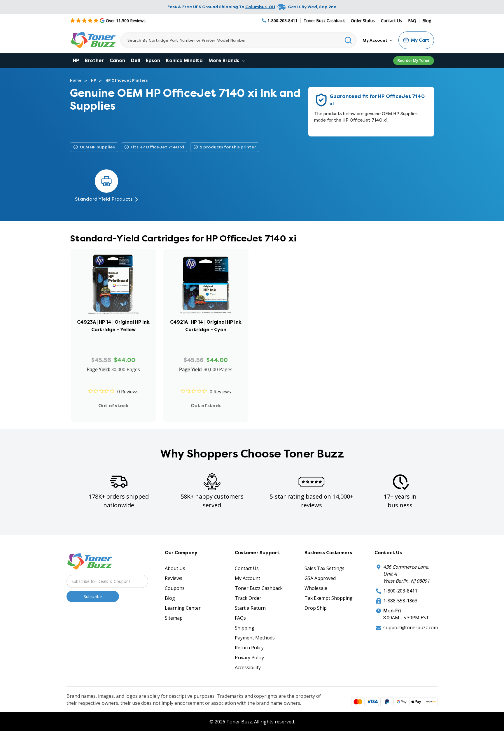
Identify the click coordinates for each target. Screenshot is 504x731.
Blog (426, 20)
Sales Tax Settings (324, 568)
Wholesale (315, 588)
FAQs (240, 618)
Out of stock (113, 406)
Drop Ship (315, 608)
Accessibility (248, 667)
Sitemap (174, 618)
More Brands (224, 60)
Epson (153, 60)
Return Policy (249, 647)
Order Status (363, 20)
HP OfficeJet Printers (127, 80)
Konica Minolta (184, 60)
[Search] (348, 40)
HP (76, 60)
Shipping (244, 628)
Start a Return (250, 608)
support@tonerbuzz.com (410, 627)
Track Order (248, 598)
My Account (375, 40)
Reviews (173, 578)
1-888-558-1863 (400, 600)
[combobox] (238, 40)
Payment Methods (255, 637)
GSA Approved (320, 578)
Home (75, 80)
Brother (94, 60)
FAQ (412, 20)
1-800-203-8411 (400, 591)
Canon (117, 60)
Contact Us (391, 20)
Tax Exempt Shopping (328, 598)
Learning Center (183, 608)
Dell (135, 60)
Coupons (175, 588)
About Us (175, 568)
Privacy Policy (249, 657)
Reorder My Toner (414, 60)
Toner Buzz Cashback (324, 20)
